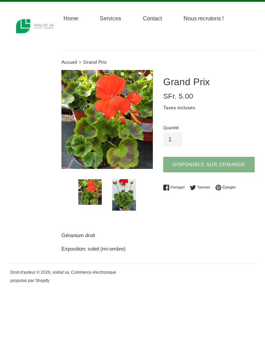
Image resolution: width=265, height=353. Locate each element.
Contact (152, 18)
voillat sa (60, 272)
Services (110, 18)
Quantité (171, 127)
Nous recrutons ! (204, 18)
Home (70, 18)
